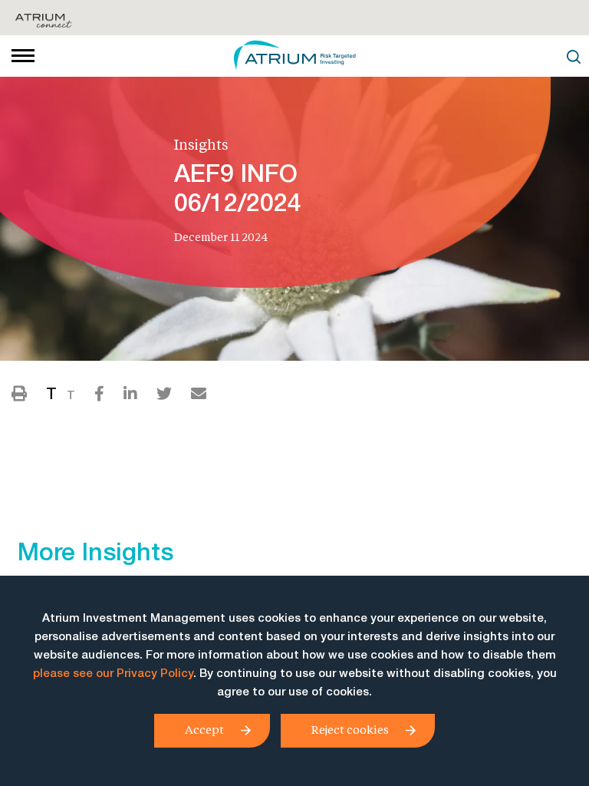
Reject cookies (350, 729)
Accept (204, 729)
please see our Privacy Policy (113, 674)
